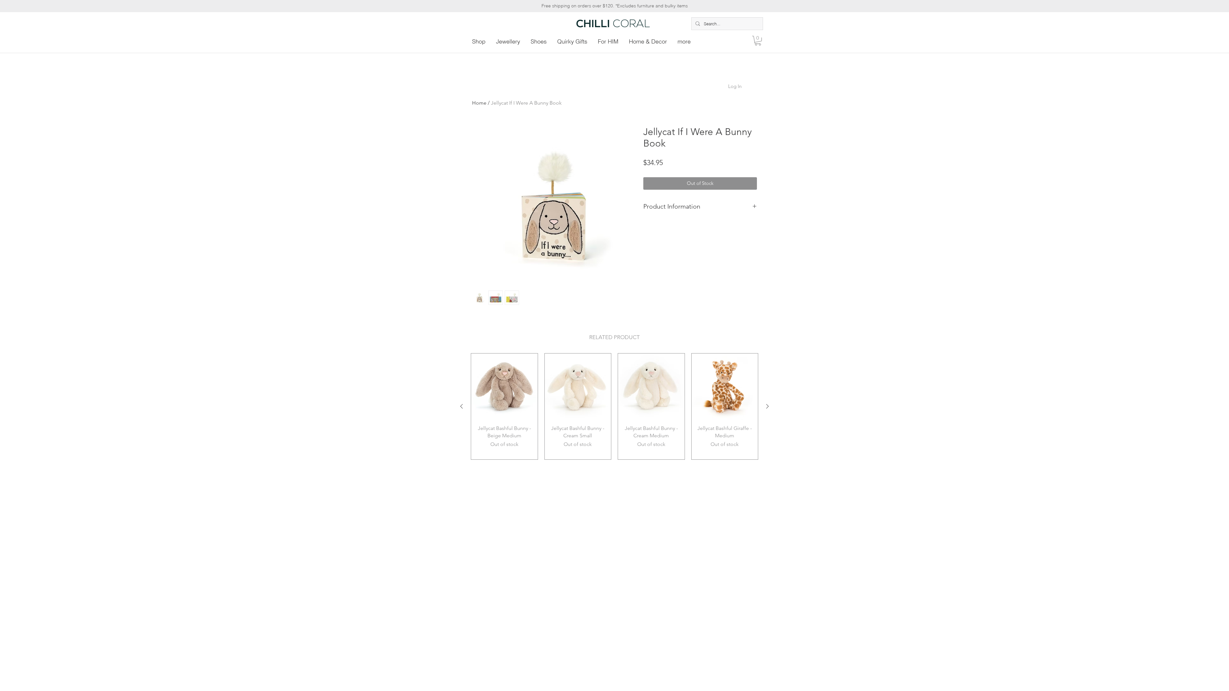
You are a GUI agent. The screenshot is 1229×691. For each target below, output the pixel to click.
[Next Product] (767, 406)
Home (479, 103)
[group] (614, 406)
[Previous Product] (461, 406)
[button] (758, 40)
